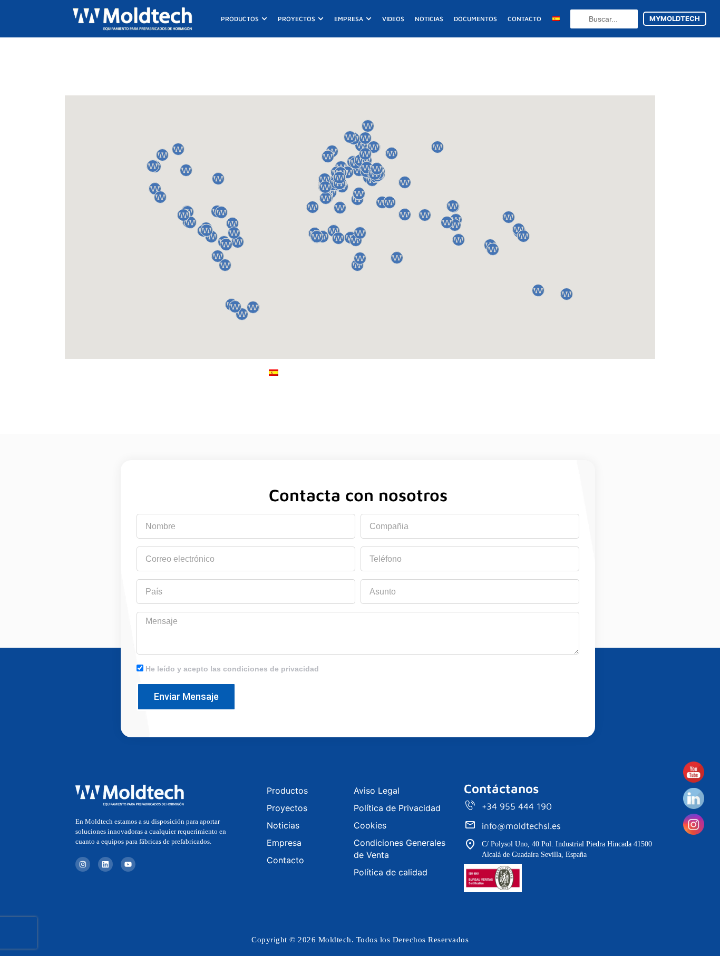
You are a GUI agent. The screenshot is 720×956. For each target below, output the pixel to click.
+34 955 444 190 (517, 806)
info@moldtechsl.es (521, 826)
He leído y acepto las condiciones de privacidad (232, 669)
